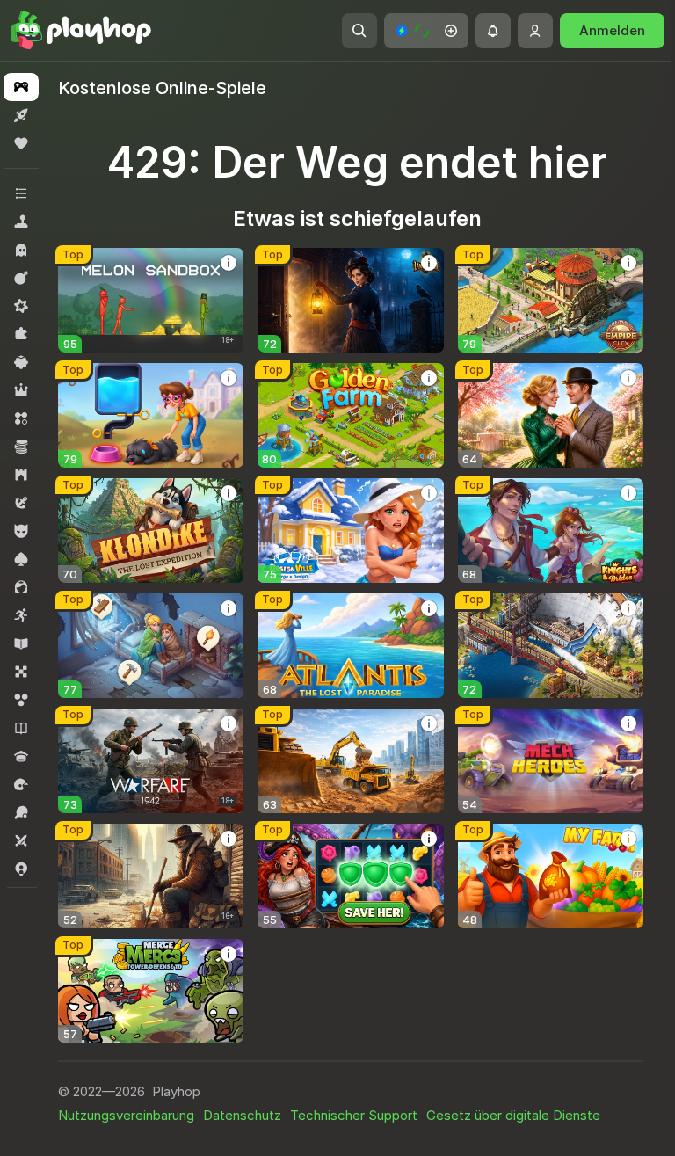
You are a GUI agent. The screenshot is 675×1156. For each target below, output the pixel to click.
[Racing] (21, 784)
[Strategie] (21, 475)
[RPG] (21, 390)
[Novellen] (21, 728)
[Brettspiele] (21, 672)
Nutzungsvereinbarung (126, 1115)
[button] (426, 30)
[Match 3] (21, 418)
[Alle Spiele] (21, 87)
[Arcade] (21, 615)
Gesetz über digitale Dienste (513, 1115)
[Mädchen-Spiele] (21, 587)
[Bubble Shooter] (21, 700)
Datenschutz (242, 1115)
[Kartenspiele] (21, 559)
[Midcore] (21, 306)
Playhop (176, 1091)
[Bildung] (21, 643)
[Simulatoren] (21, 221)
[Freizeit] (21, 362)
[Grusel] (21, 250)
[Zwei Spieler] (21, 840)
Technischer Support (353, 1115)
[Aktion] (21, 278)
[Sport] (21, 812)
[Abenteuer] (21, 503)
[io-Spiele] (21, 868)
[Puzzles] (21, 334)
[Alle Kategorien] (21, 193)
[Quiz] (21, 756)
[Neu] (21, 115)
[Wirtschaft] (21, 447)
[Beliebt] (21, 143)
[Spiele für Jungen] (21, 531)
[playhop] (81, 31)
